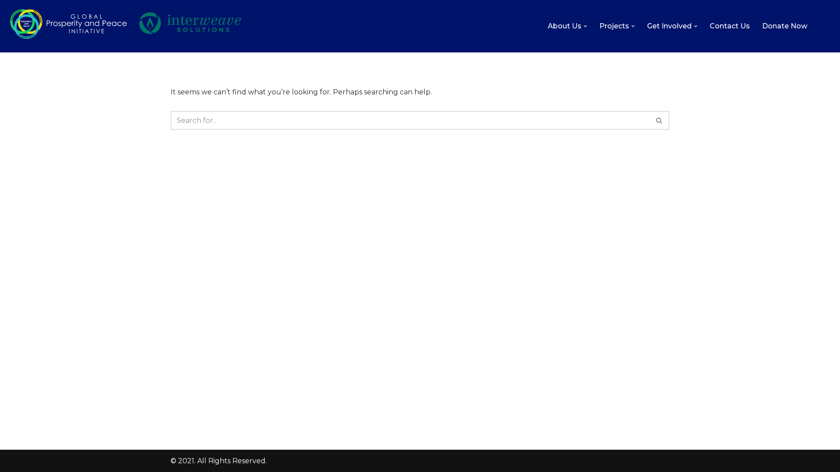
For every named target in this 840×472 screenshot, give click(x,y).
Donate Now (784, 26)
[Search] (659, 120)
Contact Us (730, 26)
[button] (585, 26)
